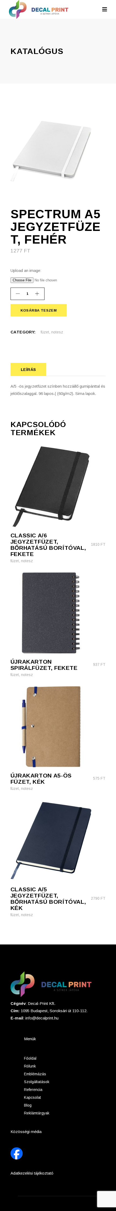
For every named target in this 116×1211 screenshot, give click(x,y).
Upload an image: (26, 270)
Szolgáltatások (36, 1082)
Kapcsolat (32, 1097)
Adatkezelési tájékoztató (32, 1173)
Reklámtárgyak (36, 1113)
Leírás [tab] (28, 369)
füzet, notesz (52, 332)
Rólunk (30, 1066)
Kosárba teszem (38, 310)
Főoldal (30, 1058)
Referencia (33, 1089)
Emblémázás (35, 1074)
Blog (28, 1105)
